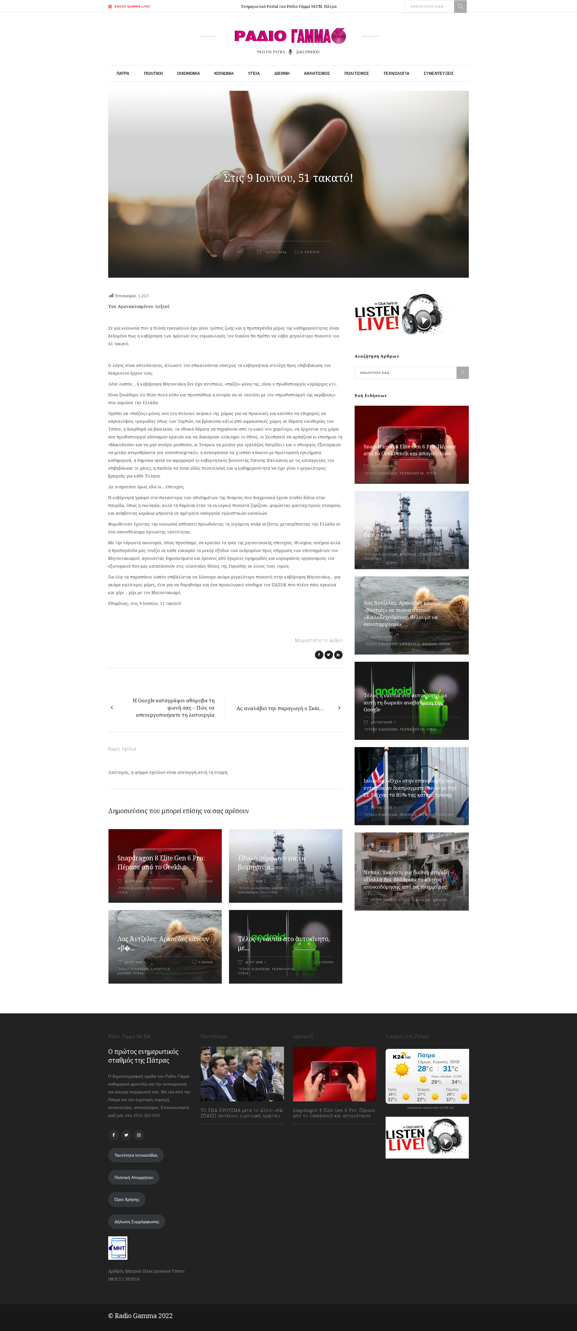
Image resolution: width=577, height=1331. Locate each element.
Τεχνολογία (162, 888)
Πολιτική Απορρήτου (133, 1177)
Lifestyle (160, 969)
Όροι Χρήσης (126, 1199)
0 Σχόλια (310, 252)
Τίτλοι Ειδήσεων (133, 888)
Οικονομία (248, 892)
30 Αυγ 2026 (133, 881)
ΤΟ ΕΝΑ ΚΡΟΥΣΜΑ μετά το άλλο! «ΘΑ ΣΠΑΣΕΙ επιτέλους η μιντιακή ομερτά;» (242, 1113)
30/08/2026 (381, 466)
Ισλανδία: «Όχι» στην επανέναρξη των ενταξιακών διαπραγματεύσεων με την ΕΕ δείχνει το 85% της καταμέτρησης (410, 787)
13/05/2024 (275, 252)
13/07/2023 (217, 1129)
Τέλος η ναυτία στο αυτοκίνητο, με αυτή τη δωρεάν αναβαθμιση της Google (405, 702)
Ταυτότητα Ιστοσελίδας (136, 1155)
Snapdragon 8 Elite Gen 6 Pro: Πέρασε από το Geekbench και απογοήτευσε (410, 450)
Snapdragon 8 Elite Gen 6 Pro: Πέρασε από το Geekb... (161, 862)
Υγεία (123, 892)
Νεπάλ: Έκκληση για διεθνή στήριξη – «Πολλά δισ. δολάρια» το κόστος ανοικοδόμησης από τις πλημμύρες (408, 879)
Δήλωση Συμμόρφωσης (136, 1221)
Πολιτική (269, 892)
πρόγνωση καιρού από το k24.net (430, 1107)
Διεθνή (124, 973)
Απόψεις (280, 888)
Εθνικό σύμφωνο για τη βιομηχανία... (271, 862)
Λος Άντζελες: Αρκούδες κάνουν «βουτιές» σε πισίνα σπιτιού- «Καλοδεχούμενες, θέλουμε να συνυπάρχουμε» (402, 613)
